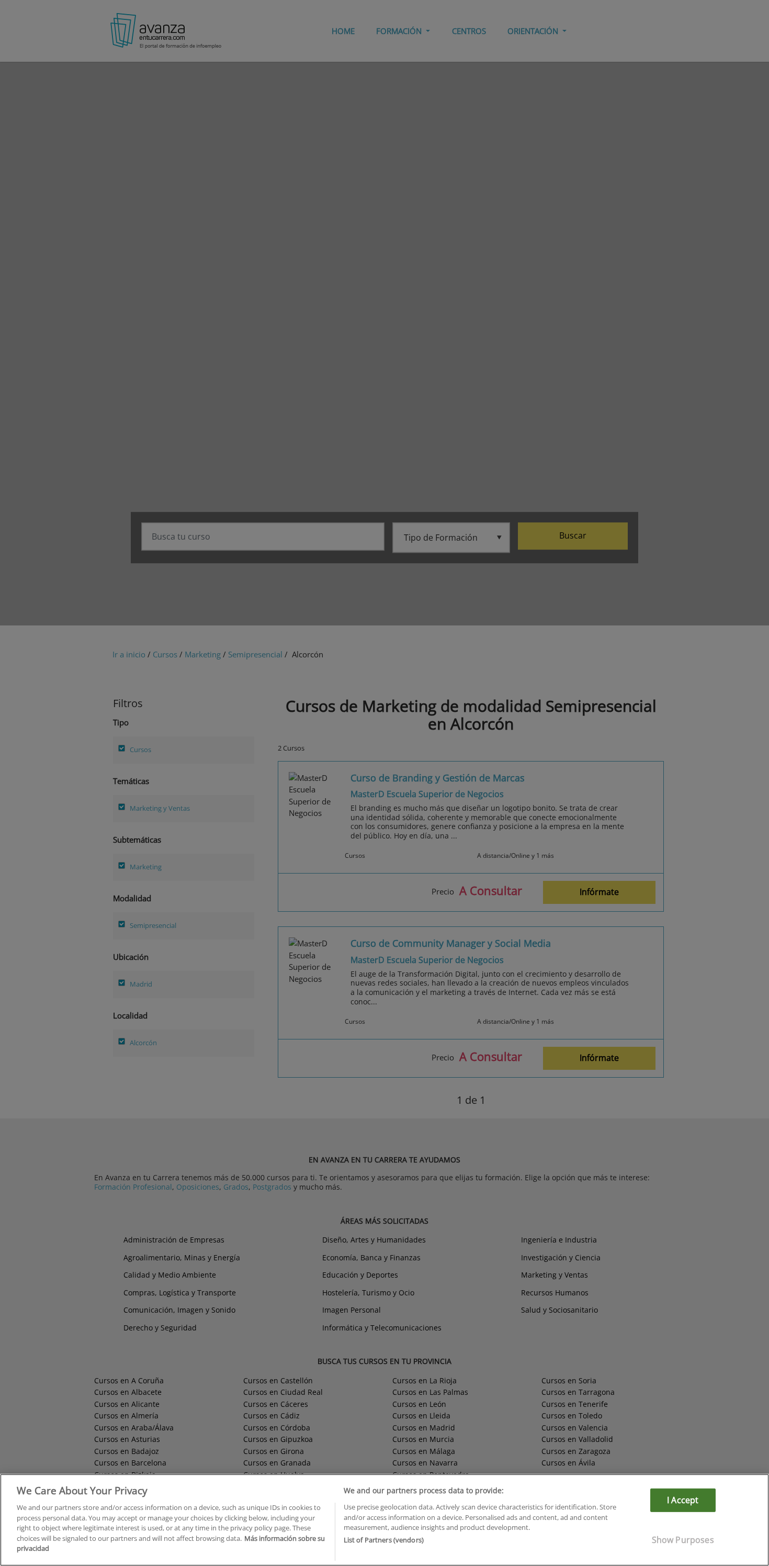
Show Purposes (683, 1540)
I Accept (682, 1500)
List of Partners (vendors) (384, 1540)
